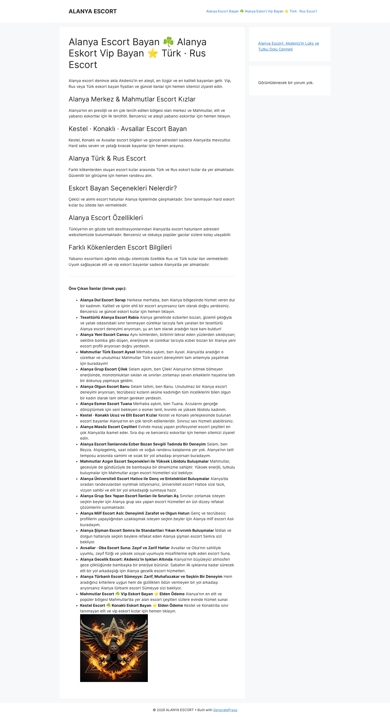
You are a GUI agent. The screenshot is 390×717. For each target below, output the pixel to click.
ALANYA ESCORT (93, 11)
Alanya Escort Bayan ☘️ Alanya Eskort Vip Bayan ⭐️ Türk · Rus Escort (261, 11)
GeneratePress (225, 710)
